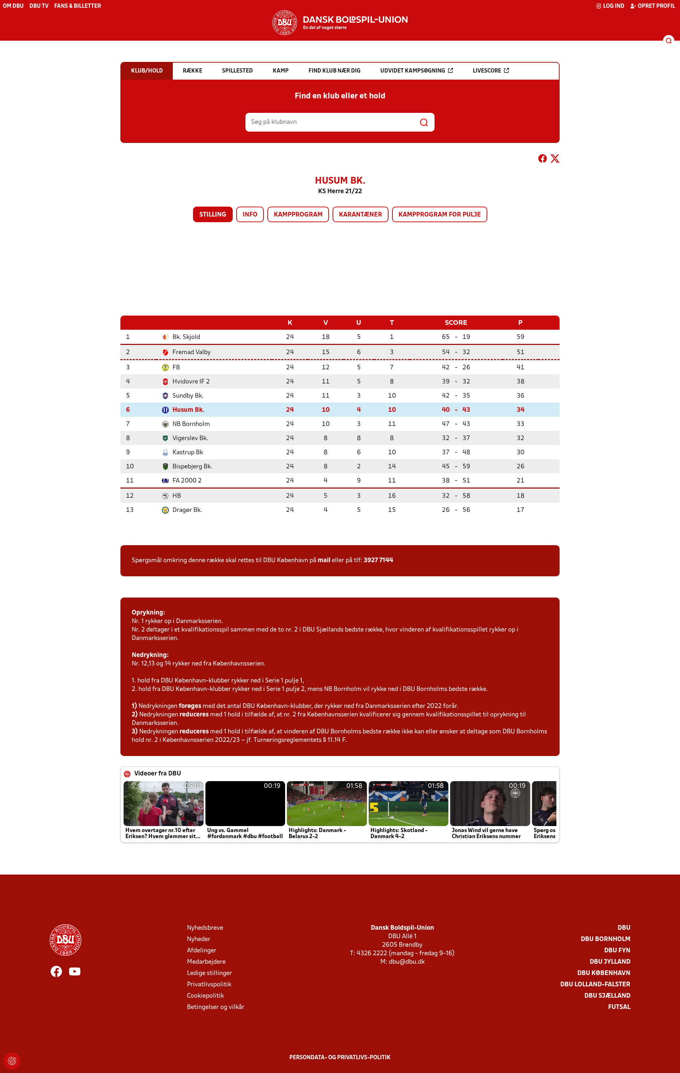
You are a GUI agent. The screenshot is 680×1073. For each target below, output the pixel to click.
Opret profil (656, 6)
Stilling (212, 215)
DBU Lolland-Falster (595, 985)
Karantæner (360, 215)
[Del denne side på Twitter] (555, 160)
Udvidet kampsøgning (412, 71)
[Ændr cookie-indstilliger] (12, 1060)
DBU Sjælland (607, 996)
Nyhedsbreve (205, 928)
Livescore (487, 71)
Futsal (619, 1007)
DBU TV (39, 6)
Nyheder (198, 939)
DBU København (603, 973)
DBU (624, 928)
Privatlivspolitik (209, 985)
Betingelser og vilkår (215, 1007)
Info (250, 215)
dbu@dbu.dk (407, 962)
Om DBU (13, 6)
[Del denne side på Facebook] (542, 160)
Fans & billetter (77, 6)
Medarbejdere (206, 962)
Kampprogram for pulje (439, 215)
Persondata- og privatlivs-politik (340, 1057)
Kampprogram (298, 215)
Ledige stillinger (209, 973)
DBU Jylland (610, 962)
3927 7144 (378, 561)
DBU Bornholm (605, 939)
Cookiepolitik (205, 996)
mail (324, 561)
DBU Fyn (617, 951)
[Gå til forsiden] (340, 22)
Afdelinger (201, 951)
